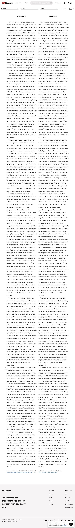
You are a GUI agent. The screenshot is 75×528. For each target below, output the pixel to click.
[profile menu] (70, 2)
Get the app (58, 2)
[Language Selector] (64, 2)
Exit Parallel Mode (71, 9)
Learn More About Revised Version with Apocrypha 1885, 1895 (20, 472)
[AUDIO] (61, 9)
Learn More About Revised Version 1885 (47, 472)
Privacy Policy (14, 519)
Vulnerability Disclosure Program (9, 521)
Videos (26, 2)
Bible (16, 2)
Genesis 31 (3, 8)
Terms (19, 519)
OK (71, 524)
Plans (21, 2)
